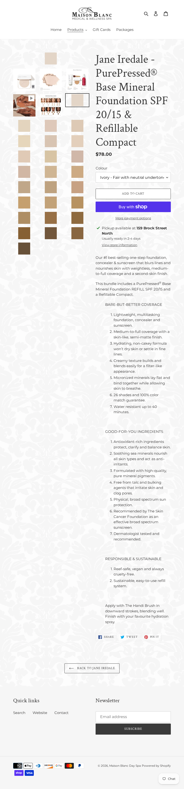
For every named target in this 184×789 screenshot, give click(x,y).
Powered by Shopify (156, 765)
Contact (61, 712)
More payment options (133, 218)
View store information (119, 245)
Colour (101, 168)
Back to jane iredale (95, 668)
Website (40, 712)
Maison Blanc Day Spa (125, 765)
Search (19, 712)
